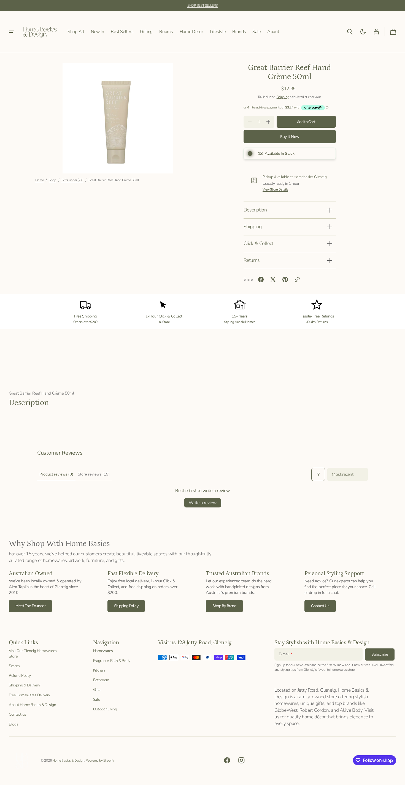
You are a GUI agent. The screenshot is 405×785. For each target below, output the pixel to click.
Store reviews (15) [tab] (94, 474)
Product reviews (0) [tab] (56, 474)
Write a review (203, 503)
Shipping (283, 97)
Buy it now (289, 136)
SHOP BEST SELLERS (202, 5)
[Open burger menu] (11, 32)
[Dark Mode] (363, 32)
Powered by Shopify (100, 760)
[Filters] (318, 474)
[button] (350, 32)
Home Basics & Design (68, 760)
